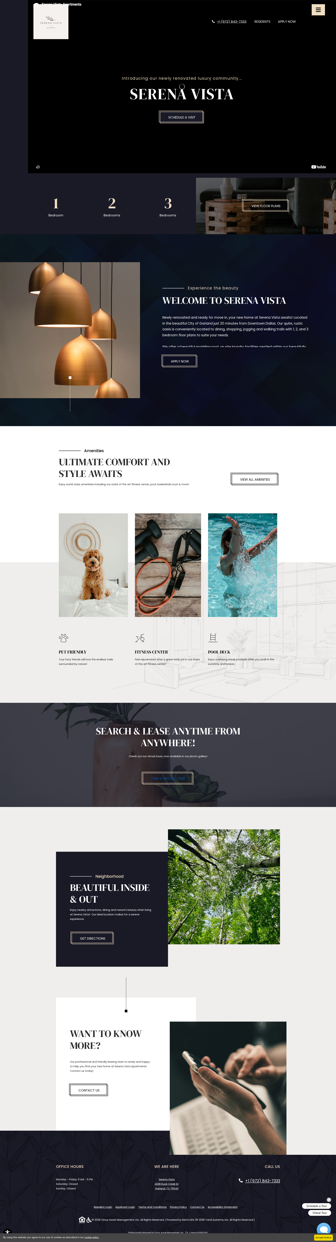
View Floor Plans (266, 206)
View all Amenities (255, 479)
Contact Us (89, 1090)
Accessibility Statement (223, 1207)
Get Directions (92, 938)
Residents (264, 21)
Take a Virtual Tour (168, 778)
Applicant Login (125, 1207)
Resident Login (103, 1207)
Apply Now (289, 21)
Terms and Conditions (152, 1207)
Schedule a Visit (181, 117)
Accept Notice (323, 1237)
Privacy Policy (178, 1207)
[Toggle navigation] (318, 9)
